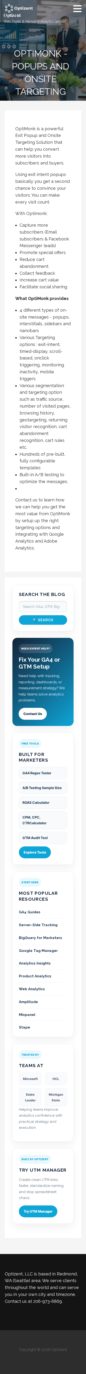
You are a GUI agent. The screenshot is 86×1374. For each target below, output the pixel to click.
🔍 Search (43, 620)
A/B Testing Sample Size (42, 788)
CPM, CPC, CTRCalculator (34, 820)
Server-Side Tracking (38, 925)
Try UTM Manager (38, 1211)
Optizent (12, 15)
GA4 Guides (29, 912)
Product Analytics (35, 976)
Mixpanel (27, 1015)
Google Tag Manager (38, 951)
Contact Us (32, 714)
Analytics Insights (35, 963)
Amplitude (28, 1002)
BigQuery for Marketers (40, 938)
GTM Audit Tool (35, 838)
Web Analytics (32, 989)
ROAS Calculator (35, 802)
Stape (24, 1027)
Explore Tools (35, 852)
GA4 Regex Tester (36, 773)
